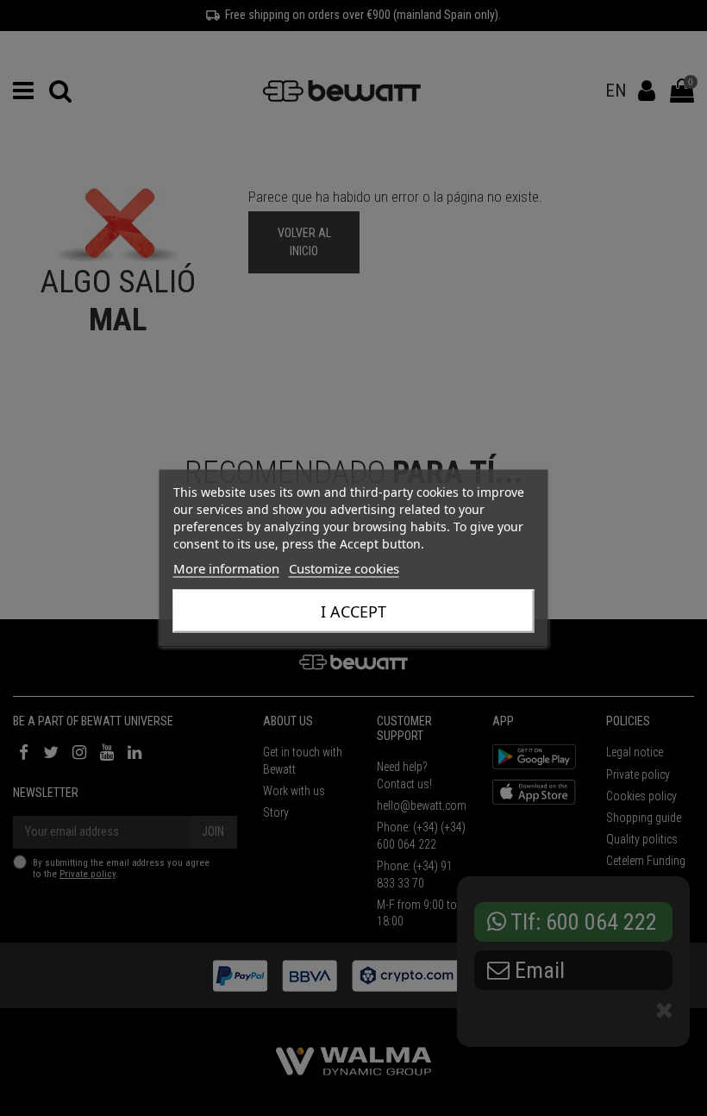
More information (226, 568)
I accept (353, 611)
